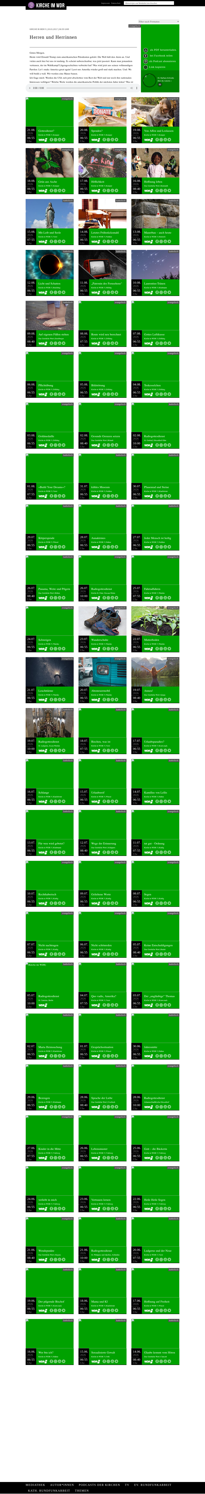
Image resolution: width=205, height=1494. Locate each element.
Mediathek (35, 1484)
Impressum (105, 3)
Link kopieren (157, 67)
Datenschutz (115, 3)
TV (127, 1484)
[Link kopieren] (55, 140)
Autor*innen (62, 1484)
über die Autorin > (165, 80)
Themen (82, 1490)
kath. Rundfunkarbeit (49, 1490)
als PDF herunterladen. (163, 50)
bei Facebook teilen (161, 55)
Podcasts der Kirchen (99, 1484)
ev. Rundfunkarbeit (153, 1484)
